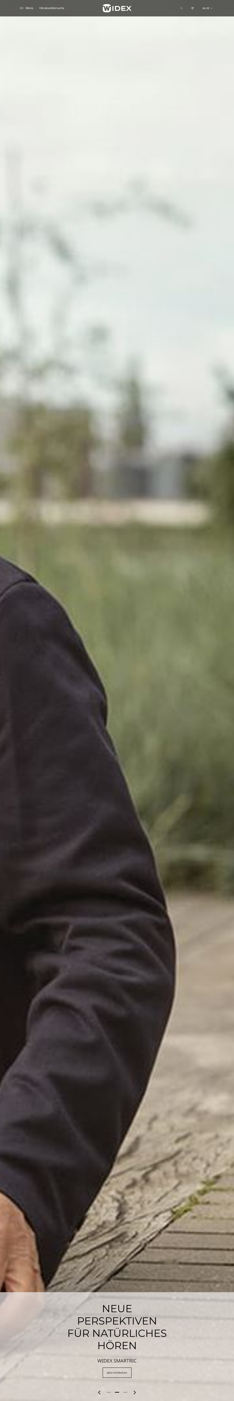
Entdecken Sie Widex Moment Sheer (117, 1372)
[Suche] (181, 8)
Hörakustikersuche (51, 8)
